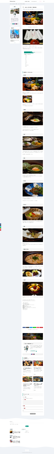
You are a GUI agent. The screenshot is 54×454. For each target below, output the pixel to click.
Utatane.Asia (12, 1)
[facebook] (14, 23)
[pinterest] (41, 327)
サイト (23, 410)
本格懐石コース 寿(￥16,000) (27, 54)
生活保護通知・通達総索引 (27, 1)
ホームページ (25, 309)
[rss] (28, 450)
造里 (25, 58)
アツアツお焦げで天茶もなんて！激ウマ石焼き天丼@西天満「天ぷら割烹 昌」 (27, 369)
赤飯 (25, 59)
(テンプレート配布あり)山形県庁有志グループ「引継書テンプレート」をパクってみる (16, 442)
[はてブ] (31, 327)
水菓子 (26, 66)
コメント (24, 399)
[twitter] (16, 23)
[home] (13, 23)
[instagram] (15, 23)
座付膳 (26, 55)
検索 (26, 426)
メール (23, 408)
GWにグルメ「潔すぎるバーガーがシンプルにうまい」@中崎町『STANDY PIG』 (17, 41)
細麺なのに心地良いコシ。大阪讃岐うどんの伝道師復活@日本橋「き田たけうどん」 (38, 384)
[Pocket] (38, 327)
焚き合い (26, 62)
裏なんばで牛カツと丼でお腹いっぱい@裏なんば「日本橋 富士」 (16, 433)
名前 (23, 405)
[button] (10, 36)
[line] (34, 327)
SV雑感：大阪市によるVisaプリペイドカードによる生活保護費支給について (16, 437)
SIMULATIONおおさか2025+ (34, 1)
